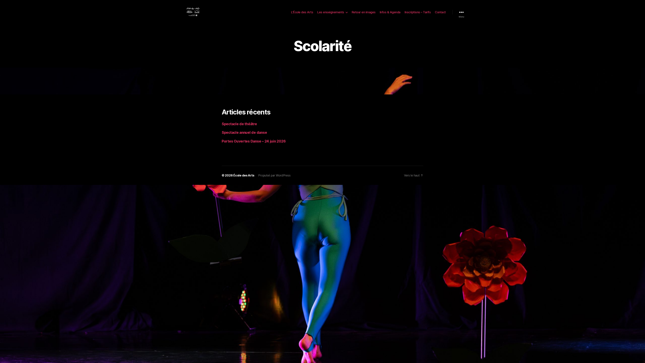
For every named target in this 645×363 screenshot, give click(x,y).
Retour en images (364, 12)
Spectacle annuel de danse (244, 132)
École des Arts (243, 175)
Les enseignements (330, 12)
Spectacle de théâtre (239, 124)
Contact (440, 12)
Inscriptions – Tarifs (418, 12)
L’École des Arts (302, 12)
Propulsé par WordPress (274, 175)
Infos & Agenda (390, 12)
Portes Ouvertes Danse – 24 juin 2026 (254, 141)
